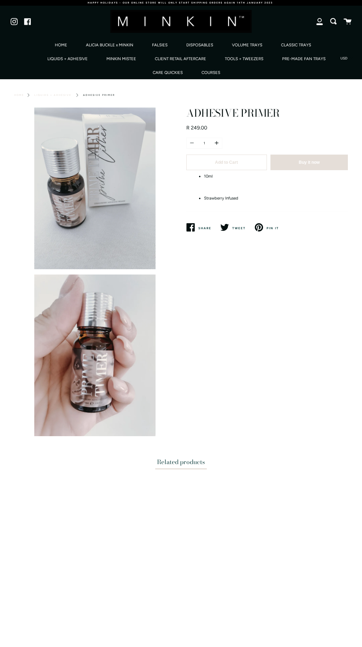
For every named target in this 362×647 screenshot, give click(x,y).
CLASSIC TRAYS (296, 44)
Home (19, 95)
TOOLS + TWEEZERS (244, 58)
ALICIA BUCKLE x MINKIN (109, 44)
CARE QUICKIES (168, 72)
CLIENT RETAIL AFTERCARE (180, 58)
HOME (61, 44)
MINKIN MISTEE (121, 58)
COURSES (211, 72)
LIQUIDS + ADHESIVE (67, 58)
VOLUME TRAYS (247, 44)
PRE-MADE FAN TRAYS (304, 58)
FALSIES (160, 44)
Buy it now (309, 162)
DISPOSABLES (199, 44)
